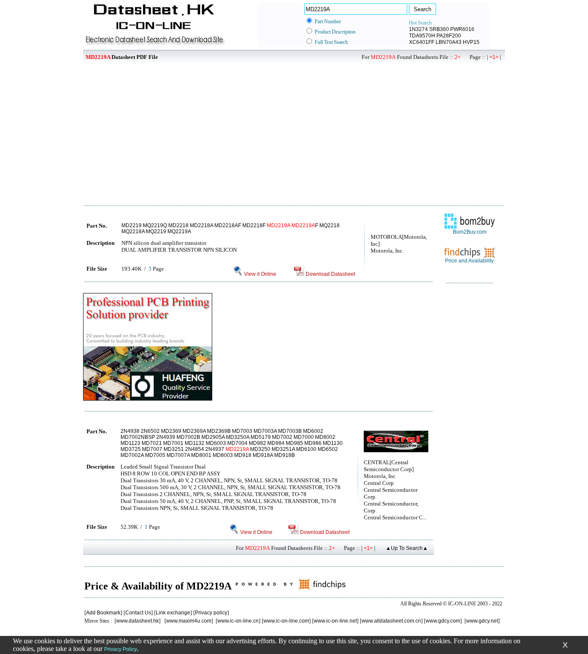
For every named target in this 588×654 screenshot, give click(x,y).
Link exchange (173, 613)
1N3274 (418, 29)
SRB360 (439, 29)
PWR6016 (462, 29)
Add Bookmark (103, 613)
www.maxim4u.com (188, 621)
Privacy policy (211, 613)
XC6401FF (421, 42)
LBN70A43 (448, 42)
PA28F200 (448, 36)
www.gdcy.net (482, 621)
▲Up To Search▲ (407, 548)
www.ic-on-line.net (335, 621)
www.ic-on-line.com (286, 621)
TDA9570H (422, 36)
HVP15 (471, 42)
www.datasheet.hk (137, 621)
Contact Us (138, 613)
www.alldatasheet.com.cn (391, 621)
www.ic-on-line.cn (238, 621)
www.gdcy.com (443, 621)
